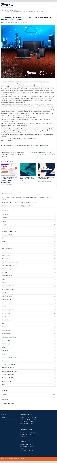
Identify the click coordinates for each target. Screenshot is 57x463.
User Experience (6, 381)
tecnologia (39, 146)
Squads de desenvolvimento (9, 371)
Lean (3, 303)
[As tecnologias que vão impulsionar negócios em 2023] (28, 169)
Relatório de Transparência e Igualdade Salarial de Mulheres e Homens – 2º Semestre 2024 (9, 179)
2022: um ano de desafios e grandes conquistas (46, 178)
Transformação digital (8, 378)
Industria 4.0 (5, 293)
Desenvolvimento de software (10, 265)
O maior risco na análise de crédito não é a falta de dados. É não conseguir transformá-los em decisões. (27, 198)
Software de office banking (9, 364)
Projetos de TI (6, 344)
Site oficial (3, 414)
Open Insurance (6, 330)
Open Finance (6, 327)
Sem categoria (6, 361)
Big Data (4, 241)
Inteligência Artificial (7, 296)
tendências (45, 146)
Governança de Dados (8, 289)
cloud (13, 146)
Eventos (4, 282)
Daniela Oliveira (6, 22)
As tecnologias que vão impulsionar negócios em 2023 (27, 178)
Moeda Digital (6, 320)
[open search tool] (52, 5)
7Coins (4, 221)
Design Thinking (6, 269)
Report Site (5, 350)
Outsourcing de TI (7, 333)
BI (3, 238)
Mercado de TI (6, 313)
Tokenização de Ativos (8, 374)
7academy (5, 218)
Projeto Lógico (6, 340)
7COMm (9, 146)
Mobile (4, 316)
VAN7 (3, 385)
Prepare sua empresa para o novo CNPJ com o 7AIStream (17, 206)
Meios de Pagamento (8, 310)
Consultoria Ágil (6, 258)
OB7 (3, 323)
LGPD (4, 306)
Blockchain (5, 245)
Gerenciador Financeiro (8, 286)
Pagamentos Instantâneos (9, 337)
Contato (3, 417)
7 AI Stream (5, 214)
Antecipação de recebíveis (9, 231)
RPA (3, 354)
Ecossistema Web (7, 275)
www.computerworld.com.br (39, 89)
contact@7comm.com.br (26, 450)
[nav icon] (55, 5)
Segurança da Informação (9, 357)
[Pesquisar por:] (29, 394)
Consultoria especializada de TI (10, 262)
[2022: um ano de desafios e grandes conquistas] (46, 169)
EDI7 (3, 279)
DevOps (4, 272)
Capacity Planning (7, 248)
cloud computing (19, 146)
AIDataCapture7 (6, 228)
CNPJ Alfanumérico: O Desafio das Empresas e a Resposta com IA (19, 202)
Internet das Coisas (7, 299)
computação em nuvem (30, 146)
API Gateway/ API (7, 235)
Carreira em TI (6, 252)
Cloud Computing (28, 22)
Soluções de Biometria (8, 368)
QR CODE (4, 347)
